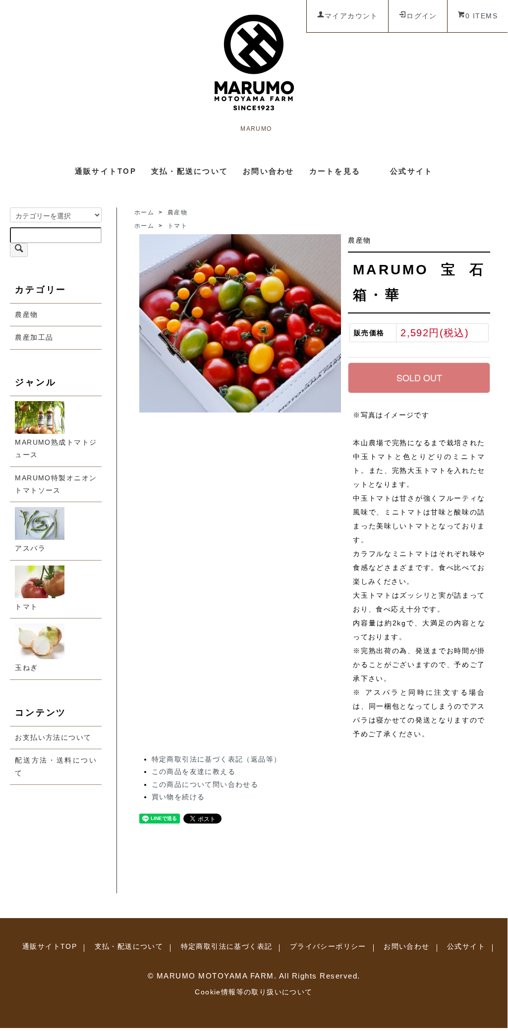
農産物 (26, 314)
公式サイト (411, 171)
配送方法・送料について (56, 766)
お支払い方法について (53, 737)
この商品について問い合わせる (205, 784)
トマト (26, 607)
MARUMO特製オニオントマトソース (56, 484)
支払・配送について (189, 171)
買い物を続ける (178, 797)
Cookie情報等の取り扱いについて (253, 992)
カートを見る (335, 171)
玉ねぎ (26, 667)
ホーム (144, 212)
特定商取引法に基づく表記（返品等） (217, 759)
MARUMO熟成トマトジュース (56, 448)
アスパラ (30, 548)
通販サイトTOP (105, 171)
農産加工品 (34, 337)
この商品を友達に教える (193, 771)
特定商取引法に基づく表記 (227, 946)
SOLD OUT (419, 377)
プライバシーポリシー (328, 946)
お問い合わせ (268, 171)
